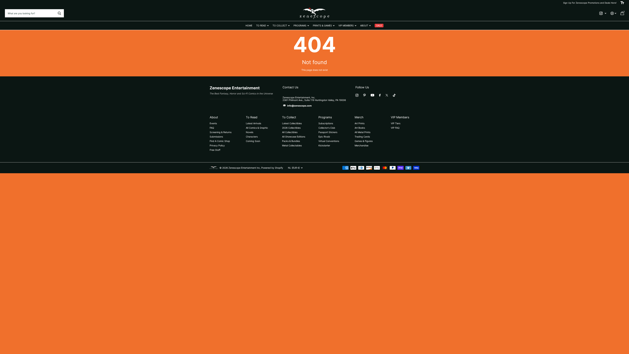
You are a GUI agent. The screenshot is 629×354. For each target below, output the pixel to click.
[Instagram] (356, 95)
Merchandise (361, 145)
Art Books (360, 127)
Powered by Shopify (272, 167)
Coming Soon (253, 141)
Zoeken (59, 13)
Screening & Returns (220, 132)
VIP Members (400, 117)
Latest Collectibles (292, 123)
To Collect (289, 117)
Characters (252, 136)
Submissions (216, 136)
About (214, 117)
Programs (325, 117)
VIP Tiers (395, 123)
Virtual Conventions (328, 141)
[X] (387, 95)
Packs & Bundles (291, 141)
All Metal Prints (362, 132)
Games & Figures (364, 141)
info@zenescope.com (299, 105)
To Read (251, 117)
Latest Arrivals (253, 123)
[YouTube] (372, 95)
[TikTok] (394, 95)
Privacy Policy (217, 145)
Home (249, 25)
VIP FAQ (395, 127)
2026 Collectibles (291, 127)
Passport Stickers (327, 132)
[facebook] (380, 95)
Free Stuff (215, 149)
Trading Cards (362, 136)
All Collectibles (289, 132)
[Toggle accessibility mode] (622, 3)
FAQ (212, 127)
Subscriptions (325, 123)
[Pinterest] (364, 95)
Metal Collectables (292, 145)
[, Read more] (602, 13)
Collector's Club (326, 127)
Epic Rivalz (324, 136)
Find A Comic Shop (220, 141)
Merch (359, 117)
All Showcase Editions (293, 136)
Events (213, 123)
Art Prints (359, 123)
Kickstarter (324, 145)
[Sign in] (613, 13)
